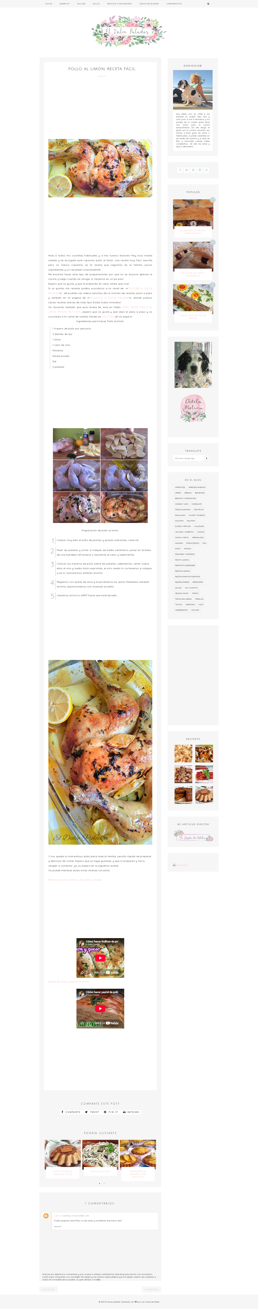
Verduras (190, 604)
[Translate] (206, 458)
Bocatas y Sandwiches (185, 498)
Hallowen (199, 526)
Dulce (96, 4)
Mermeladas (198, 537)
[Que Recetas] (193, 865)
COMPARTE (72, 1112)
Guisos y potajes (183, 526)
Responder (58, 1226)
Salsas (178, 588)
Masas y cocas (182, 537)
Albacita (58, 1216)
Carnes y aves (181, 504)
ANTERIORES (151, 1289)
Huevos (200, 532)
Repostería (198, 582)
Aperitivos (180, 487)
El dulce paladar (112, 1302)
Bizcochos (200, 493)
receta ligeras (182, 560)
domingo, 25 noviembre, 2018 (76, 1216)
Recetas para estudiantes (187, 576)
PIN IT (113, 1112)
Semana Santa (182, 593)
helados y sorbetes (184, 532)
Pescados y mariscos (185, 554)
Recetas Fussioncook (119, 4)
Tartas (195, 593)
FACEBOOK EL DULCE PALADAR (109, 297)
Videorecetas (174, 4)
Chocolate (197, 504)
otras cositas (192, 543)
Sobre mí (65, 4)
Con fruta (199, 509)
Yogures (195, 610)
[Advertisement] (100, 109)
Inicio (48, 4)
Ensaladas (180, 515)
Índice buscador (149, 4)
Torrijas (199, 599)
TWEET (94, 1112)
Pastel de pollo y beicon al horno (68, 981)
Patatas (187, 549)
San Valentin (191, 588)
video (200, 604)
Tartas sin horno (183, 599)
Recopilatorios (182, 582)
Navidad (179, 543)
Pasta (178, 549)
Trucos (178, 604)
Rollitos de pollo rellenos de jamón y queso (75, 879)
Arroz (178, 493)
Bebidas (188, 493)
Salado (81, 4)
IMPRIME (133, 1112)
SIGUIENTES (49, 1289)
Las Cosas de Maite (150, 1302)
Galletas (179, 521)
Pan (204, 543)
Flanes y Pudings (197, 515)
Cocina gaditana (183, 509)
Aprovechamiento (196, 487)
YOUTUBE (107, 316)
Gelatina (191, 521)
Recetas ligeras (182, 571)
